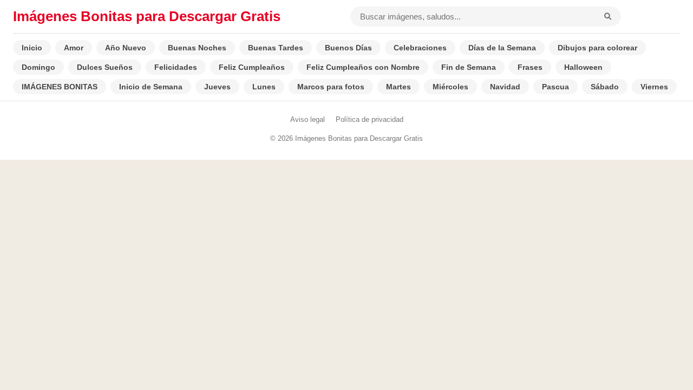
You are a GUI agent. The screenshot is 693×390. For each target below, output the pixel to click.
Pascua (555, 86)
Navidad (505, 86)
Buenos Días (348, 47)
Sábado (605, 86)
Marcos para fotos (330, 86)
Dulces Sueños (105, 67)
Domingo (38, 67)
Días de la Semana (502, 47)
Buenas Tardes (275, 47)
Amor (73, 47)
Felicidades (175, 67)
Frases (530, 67)
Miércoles (450, 86)
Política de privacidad (369, 119)
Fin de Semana (468, 67)
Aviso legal (307, 119)
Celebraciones (420, 47)
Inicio (32, 47)
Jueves (217, 86)
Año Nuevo (125, 47)
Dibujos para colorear (597, 47)
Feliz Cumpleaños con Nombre (363, 67)
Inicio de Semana (150, 86)
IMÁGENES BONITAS (59, 86)
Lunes (264, 86)
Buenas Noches (197, 47)
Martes (398, 86)
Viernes (654, 86)
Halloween (583, 67)
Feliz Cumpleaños (252, 67)
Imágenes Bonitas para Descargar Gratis (146, 16)
